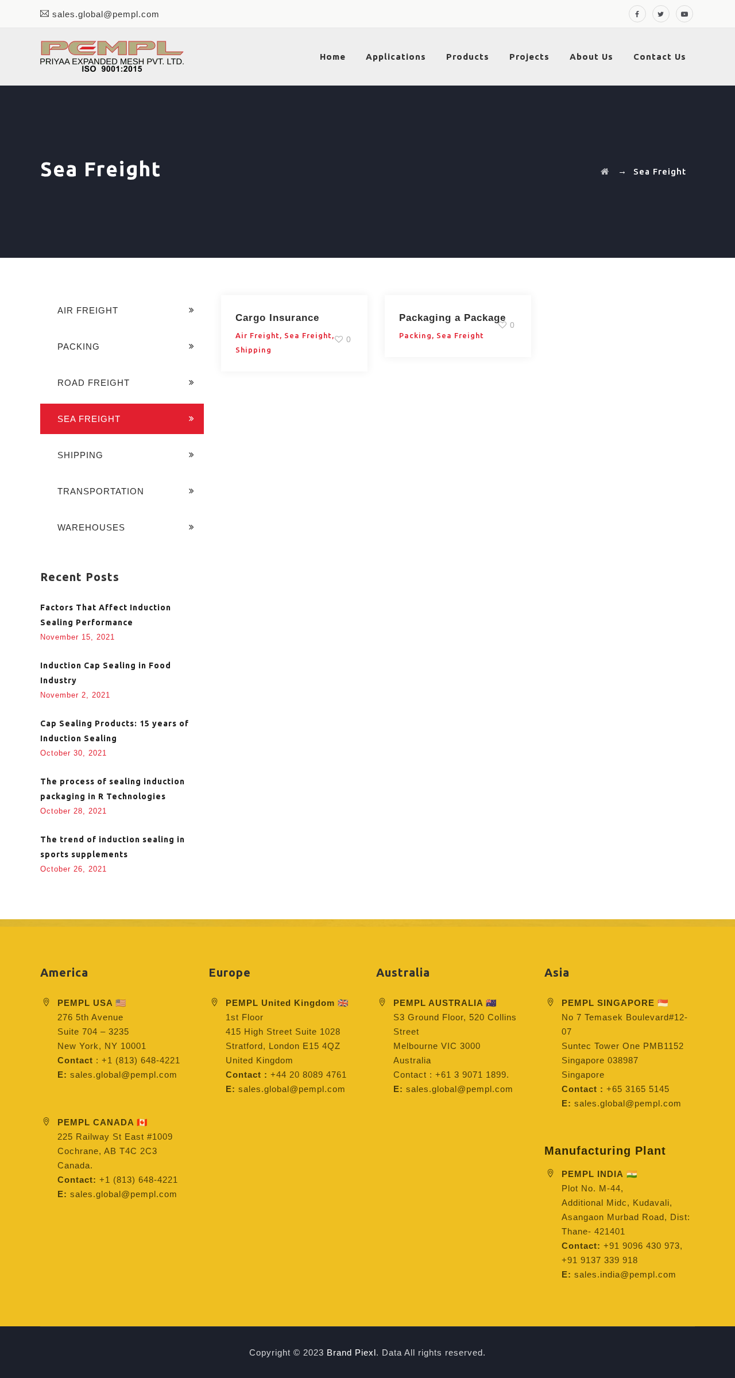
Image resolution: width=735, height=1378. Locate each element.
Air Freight (257, 335)
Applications (396, 56)
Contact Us (659, 56)
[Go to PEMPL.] (605, 171)
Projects (529, 56)
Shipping (253, 350)
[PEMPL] (112, 57)
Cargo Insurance (277, 317)
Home (333, 56)
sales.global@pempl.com (106, 14)
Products (467, 56)
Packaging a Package (452, 317)
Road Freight (93, 383)
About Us (591, 56)
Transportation (100, 491)
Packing (415, 335)
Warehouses (91, 527)
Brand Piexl (351, 1352)
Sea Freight (308, 335)
